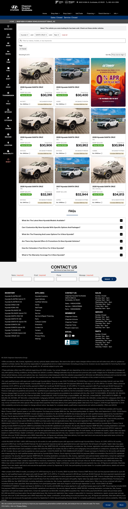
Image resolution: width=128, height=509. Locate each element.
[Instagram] (69, 335)
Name (18, 275)
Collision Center (40, 322)
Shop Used (67, 13)
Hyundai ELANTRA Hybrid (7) (15, 299)
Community (39, 333)
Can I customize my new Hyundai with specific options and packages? (51, 227)
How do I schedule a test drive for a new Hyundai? (43, 248)
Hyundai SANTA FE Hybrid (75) (16, 322)
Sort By (108, 55)
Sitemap (38, 339)
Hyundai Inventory (41, 296)
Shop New (54, 13)
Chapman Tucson (71, 322)
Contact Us (39, 327)
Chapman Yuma (70, 325)
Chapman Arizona (71, 319)
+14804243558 (75, 303)
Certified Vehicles (41, 302)
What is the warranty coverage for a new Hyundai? (43, 255)
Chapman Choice (71, 316)
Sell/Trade (79, 13)
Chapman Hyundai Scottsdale (27, 8)
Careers (38, 330)
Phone (59, 275)
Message (86, 275)
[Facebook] (66, 335)
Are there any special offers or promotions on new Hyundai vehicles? (51, 241)
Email (40, 275)
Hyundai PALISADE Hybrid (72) (16, 313)
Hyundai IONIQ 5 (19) (12, 305)
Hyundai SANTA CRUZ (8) (14, 316)
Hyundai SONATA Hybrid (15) (15, 327)
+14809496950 (75, 309)
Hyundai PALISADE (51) (13, 310)
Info (115, 13)
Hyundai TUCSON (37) (13, 330)
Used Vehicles (40, 299)
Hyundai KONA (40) (12, 307)
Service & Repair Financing (44, 316)
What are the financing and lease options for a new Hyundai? (48, 234)
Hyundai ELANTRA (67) (13, 296)
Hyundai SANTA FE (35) (13, 319)
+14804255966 (76, 306)
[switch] (23, 49)
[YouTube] (73, 335)
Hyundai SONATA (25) (12, 324)
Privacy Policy (40, 336)
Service (37, 313)
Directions (38, 324)
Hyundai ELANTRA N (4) (13, 302)
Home (45, 13)
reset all (64, 35)
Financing (90, 13)
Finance (37, 310)
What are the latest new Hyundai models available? (43, 220)
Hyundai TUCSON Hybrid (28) (15, 333)
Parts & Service (104, 13)
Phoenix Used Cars (71, 328)
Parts (37, 319)
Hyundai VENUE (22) (12, 336)
